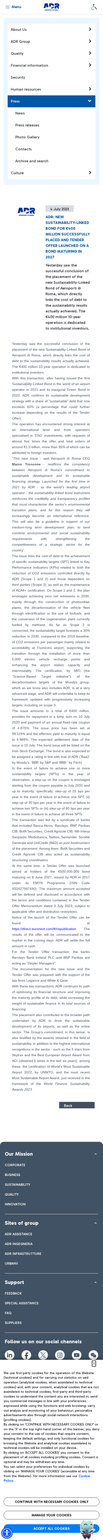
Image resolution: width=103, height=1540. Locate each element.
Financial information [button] (29, 65)
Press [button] (15, 101)
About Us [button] (19, 29)
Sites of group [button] (22, 1223)
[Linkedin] (9, 1355)
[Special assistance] (94, 7)
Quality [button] (17, 53)
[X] (43, 1355)
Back (68, 1105)
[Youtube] (76, 1355)
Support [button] (14, 1282)
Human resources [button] (26, 89)
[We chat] (93, 1355)
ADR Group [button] (20, 41)
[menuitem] (15, 1165)
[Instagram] (60, 1355)
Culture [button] (17, 173)
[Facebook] (26, 1355)
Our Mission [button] (19, 1154)
